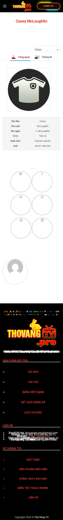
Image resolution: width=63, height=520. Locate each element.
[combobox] (47, 49)
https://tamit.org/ (39, 436)
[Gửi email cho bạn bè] (42, 205)
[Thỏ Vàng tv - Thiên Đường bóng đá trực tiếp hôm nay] (21, 6)
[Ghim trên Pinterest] (20, 228)
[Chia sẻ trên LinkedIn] (42, 228)
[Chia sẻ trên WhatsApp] (20, 181)
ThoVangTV (11, 351)
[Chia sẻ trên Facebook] (42, 181)
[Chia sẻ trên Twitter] (20, 205)
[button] (5, 6)
